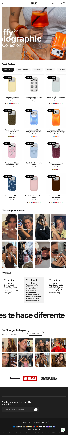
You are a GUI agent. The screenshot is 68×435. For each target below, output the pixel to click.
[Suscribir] (35, 409)
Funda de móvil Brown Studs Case (56, 196)
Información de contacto (45, 432)
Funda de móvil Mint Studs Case (56, 98)
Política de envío (35, 432)
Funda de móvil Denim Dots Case (12, 196)
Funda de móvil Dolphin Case (34, 164)
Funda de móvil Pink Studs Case (34, 196)
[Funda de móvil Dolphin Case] (34, 150)
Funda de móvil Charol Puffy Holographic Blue (34, 131)
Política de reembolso (7, 432)
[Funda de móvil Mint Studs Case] (56, 84)
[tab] (8, 70)
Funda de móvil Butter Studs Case (12, 98)
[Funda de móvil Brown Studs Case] (56, 183)
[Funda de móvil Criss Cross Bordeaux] (56, 150)
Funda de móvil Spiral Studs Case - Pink (12, 164)
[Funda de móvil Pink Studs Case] (34, 183)
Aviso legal (53, 432)
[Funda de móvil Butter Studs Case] (12, 84)
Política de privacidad (16, 432)
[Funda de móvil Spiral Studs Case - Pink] (12, 150)
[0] (61, 3)
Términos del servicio (26, 432)
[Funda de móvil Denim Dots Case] (12, 183)
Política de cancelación (61, 432)
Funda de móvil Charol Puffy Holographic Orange (56, 131)
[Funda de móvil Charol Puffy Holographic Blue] (34, 117)
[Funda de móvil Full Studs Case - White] (34, 84)
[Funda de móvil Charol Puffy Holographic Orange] (56, 117)
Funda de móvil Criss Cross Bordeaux (56, 164)
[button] (53, 3)
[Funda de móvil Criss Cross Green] (12, 117)
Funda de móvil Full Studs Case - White (34, 98)
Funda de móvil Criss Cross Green (12, 131)
